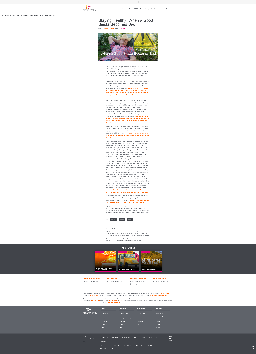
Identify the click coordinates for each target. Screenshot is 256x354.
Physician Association (143, 318)
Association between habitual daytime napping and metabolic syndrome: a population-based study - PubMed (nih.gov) (127, 135)
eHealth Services (142, 316)
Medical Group (159, 313)
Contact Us (104, 330)
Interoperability (159, 316)
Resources (104, 324)
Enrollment (104, 321)
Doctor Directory (126, 337)
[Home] (89, 8)
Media (143, 337)
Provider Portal (141, 313)
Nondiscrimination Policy (116, 345)
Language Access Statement (158, 295)
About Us (158, 324)
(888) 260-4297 (94, 295)
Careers (158, 321)
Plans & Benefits (106, 316)
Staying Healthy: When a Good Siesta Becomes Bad (39, 15)
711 (104, 295)
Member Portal (159, 327)
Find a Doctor (105, 313)
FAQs (103, 327)
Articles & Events (10, 15)
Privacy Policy (104, 345)
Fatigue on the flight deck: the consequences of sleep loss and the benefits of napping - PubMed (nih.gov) (127, 95)
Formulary (122, 321)
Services (104, 318)
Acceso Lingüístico (114, 302)
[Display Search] (171, 9)
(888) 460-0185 (159, 2)
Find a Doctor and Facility (126, 318)
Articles (19, 15)
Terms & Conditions (128, 345)
